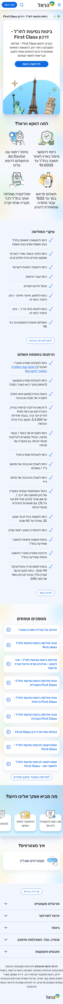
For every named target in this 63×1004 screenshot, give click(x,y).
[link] (50, 820)
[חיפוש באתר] (22, 5)
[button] (31, 904)
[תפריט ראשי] (59, 5)
